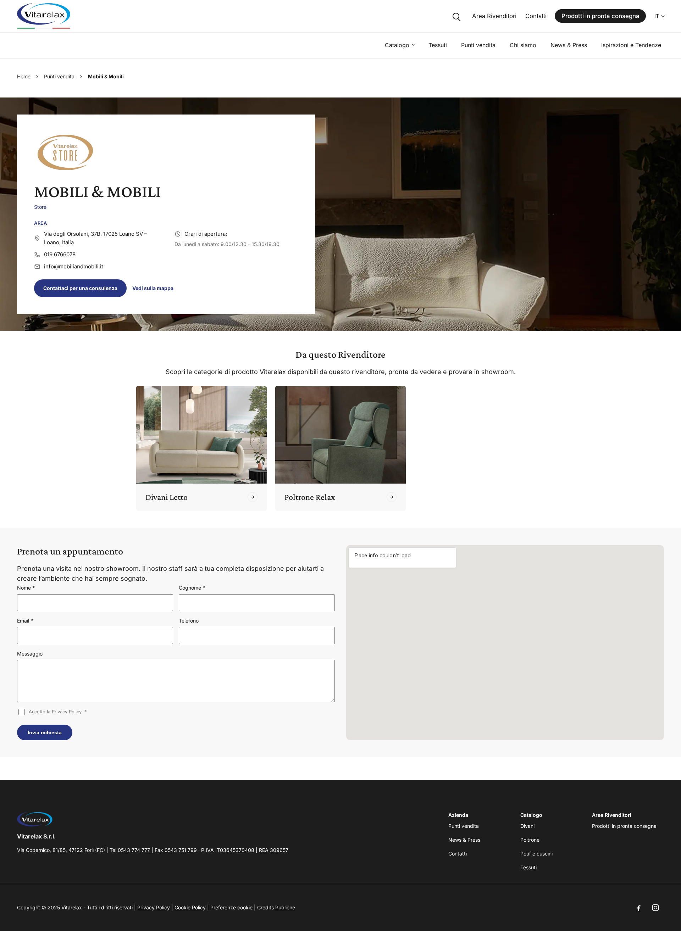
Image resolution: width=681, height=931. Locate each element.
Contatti (536, 15)
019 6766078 (60, 254)
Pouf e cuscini (536, 854)
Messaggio (30, 654)
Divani (527, 826)
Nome (26, 588)
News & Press (568, 45)
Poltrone (529, 840)
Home (24, 76)
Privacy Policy (153, 907)
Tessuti (437, 45)
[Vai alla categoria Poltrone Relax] (392, 497)
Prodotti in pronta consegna (600, 15)
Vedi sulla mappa (152, 288)
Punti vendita (478, 45)
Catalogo (397, 45)
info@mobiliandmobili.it (73, 266)
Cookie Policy (190, 907)
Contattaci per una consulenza (80, 288)
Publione (285, 907)
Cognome (192, 588)
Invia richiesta (45, 732)
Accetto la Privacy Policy (58, 711)
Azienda (458, 815)
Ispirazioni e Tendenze (631, 45)
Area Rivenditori (494, 15)
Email (25, 621)
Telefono (189, 621)
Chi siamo (523, 45)
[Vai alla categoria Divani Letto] (253, 497)
